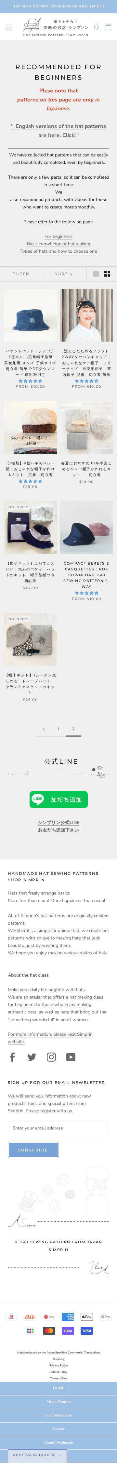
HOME (58, 1388)
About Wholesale (58, 1442)
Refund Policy (58, 1372)
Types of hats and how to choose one (58, 251)
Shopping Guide (58, 1415)
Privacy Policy (58, 1365)
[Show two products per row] (107, 274)
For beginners (58, 236)
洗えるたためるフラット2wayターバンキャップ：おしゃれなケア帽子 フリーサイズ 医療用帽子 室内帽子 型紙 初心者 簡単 (86, 363)
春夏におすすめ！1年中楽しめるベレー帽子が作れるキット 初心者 (86, 469)
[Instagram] (51, 1056)
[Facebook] (12, 1056)
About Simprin (58, 1401)
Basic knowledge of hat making (58, 244)
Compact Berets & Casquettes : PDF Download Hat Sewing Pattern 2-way (86, 575)
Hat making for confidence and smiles (58, 6)
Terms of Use (58, 1378)
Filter (21, 273)
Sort (62, 273)
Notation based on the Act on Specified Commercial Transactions (58, 1352)
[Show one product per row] (96, 274)
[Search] (97, 27)
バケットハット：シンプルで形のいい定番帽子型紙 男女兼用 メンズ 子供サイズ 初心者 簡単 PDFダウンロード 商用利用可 (30, 363)
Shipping (58, 1359)
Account (58, 1428)
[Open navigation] (9, 27)
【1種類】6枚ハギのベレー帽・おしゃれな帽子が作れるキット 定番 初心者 (31, 469)
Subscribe (33, 1150)
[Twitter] (31, 1056)
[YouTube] (70, 1056)
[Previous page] (43, 729)
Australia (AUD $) (34, 1455)
